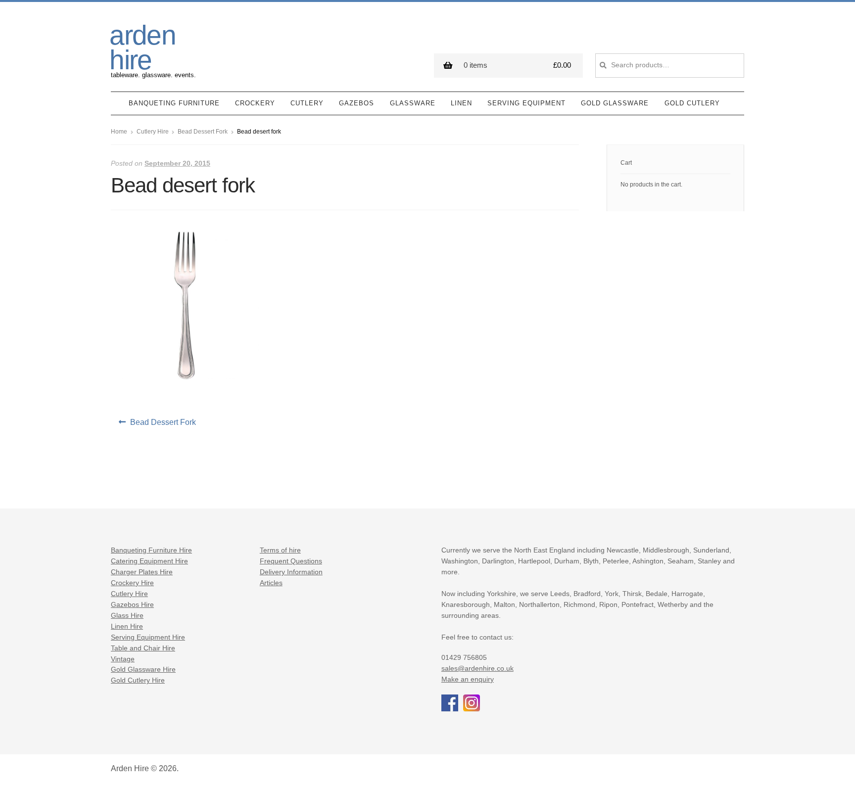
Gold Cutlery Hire (138, 680)
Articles (271, 583)
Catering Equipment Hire (149, 561)
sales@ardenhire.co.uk (477, 668)
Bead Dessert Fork (203, 131)
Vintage (123, 659)
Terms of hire (280, 550)
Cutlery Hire (153, 131)
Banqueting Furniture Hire (151, 550)
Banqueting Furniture (174, 103)
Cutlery (307, 103)
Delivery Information (291, 572)
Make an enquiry (467, 679)
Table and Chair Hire (143, 648)
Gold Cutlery (692, 103)
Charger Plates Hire (142, 572)
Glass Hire (127, 615)
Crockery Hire (132, 583)
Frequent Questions (291, 561)
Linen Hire (127, 626)
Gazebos (356, 103)
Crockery (255, 103)
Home (119, 131)
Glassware (412, 103)
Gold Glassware (615, 103)
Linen (461, 103)
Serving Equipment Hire (148, 637)
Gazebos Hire (132, 604)
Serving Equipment (526, 103)
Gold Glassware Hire (143, 669)
